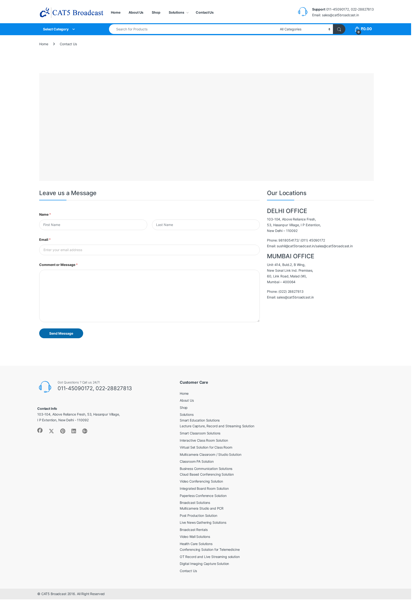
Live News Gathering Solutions (203, 522)
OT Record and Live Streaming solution (210, 557)
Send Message (61, 333)
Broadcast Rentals (194, 530)
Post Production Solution (198, 515)
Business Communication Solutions (206, 469)
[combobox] (193, 29)
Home (115, 12)
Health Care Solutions (196, 544)
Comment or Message (58, 265)
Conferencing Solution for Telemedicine (210, 549)
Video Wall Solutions (195, 537)
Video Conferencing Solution (201, 481)
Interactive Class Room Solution (204, 440)
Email (45, 239)
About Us (136, 12)
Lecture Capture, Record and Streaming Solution (217, 426)
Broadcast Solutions (195, 503)
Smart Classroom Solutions (200, 433)
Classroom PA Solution (197, 461)
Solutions (176, 12)
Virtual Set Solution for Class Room (206, 447)
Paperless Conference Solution (203, 496)
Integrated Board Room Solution (204, 488)
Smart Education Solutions (200, 420)
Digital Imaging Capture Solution (204, 564)
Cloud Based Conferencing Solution (207, 474)
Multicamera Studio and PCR (201, 508)
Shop (156, 12)
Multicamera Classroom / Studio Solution (210, 454)
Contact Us (205, 12)
